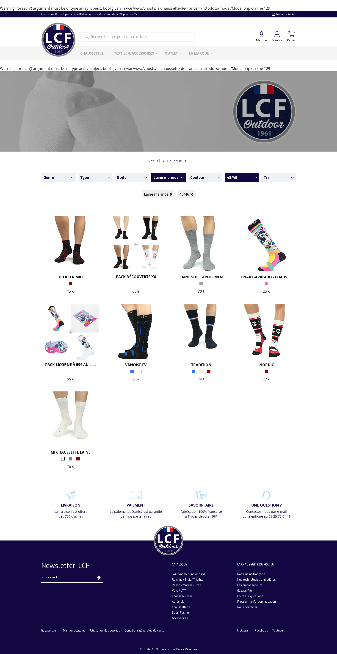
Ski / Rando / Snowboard (188, 574)
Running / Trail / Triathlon (188, 580)
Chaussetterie (181, 607)
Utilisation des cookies (105, 630)
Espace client (49, 630)
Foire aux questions (250, 596)
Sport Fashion (181, 613)
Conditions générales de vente (144, 630)
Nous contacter (247, 607)
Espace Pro (244, 591)
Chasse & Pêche (182, 596)
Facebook (261, 630)
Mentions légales (74, 630)
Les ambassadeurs (249, 585)
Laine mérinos (156, 194)
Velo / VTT (179, 591)
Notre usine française (251, 574)
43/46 (184, 194)
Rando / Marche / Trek (186, 585)
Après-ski (178, 602)
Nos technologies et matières (256, 580)
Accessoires (180, 618)
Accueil (154, 161)
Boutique (174, 161)
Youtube (277, 630)
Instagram (243, 630)
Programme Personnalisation (256, 602)
